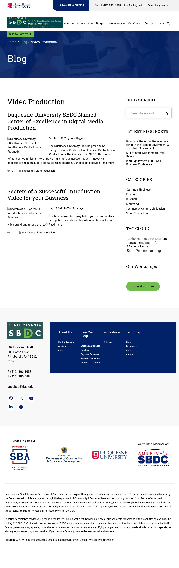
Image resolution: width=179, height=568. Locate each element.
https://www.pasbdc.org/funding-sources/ (128, 502)
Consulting (84, 23)
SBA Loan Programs (139, 246)
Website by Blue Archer (101, 539)
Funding (131, 194)
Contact (150, 23)
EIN (165, 238)
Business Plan (137, 239)
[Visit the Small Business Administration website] (23, 454)
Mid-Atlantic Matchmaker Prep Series (145, 154)
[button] (73, 23)
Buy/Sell (131, 199)
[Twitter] (21, 398)
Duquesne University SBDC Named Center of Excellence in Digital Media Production (55, 121)
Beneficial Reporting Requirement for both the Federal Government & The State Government (147, 144)
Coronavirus (154, 238)
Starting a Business (138, 189)
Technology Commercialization (145, 209)
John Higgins (77, 138)
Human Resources (138, 242)
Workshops (116, 23)
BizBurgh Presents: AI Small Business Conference (143, 162)
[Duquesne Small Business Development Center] (35, 22)
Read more (107, 163)
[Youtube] (31, 398)
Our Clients (135, 23)
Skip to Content (19, 34)
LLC (154, 243)
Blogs (99, 23)
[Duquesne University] (19, 5)
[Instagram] (21, 407)
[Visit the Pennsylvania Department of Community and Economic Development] (64, 454)
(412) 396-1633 (20, 371)
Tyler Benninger (75, 208)
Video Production (45, 170)
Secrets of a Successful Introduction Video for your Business (53, 195)
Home (11, 42)
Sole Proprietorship (144, 250)
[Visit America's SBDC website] (153, 454)
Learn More (139, 286)
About (67, 23)
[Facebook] (11, 398)
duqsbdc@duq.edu (20, 386)
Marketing (27, 170)
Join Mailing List (133, 5)
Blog (23, 42)
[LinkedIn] (11, 407)
